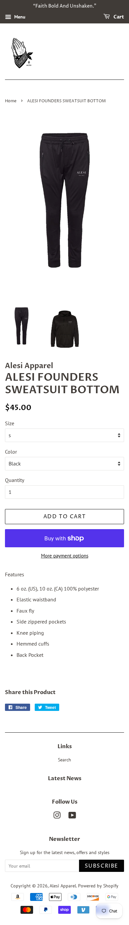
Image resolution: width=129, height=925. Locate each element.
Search (64, 760)
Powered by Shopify (98, 886)
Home (11, 101)
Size (9, 423)
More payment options (64, 556)
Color (11, 451)
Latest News (64, 778)
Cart (118, 17)
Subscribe (101, 866)
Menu (19, 17)
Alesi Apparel (63, 886)
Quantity (14, 480)
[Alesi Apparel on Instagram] (57, 816)
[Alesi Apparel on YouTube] (72, 816)
